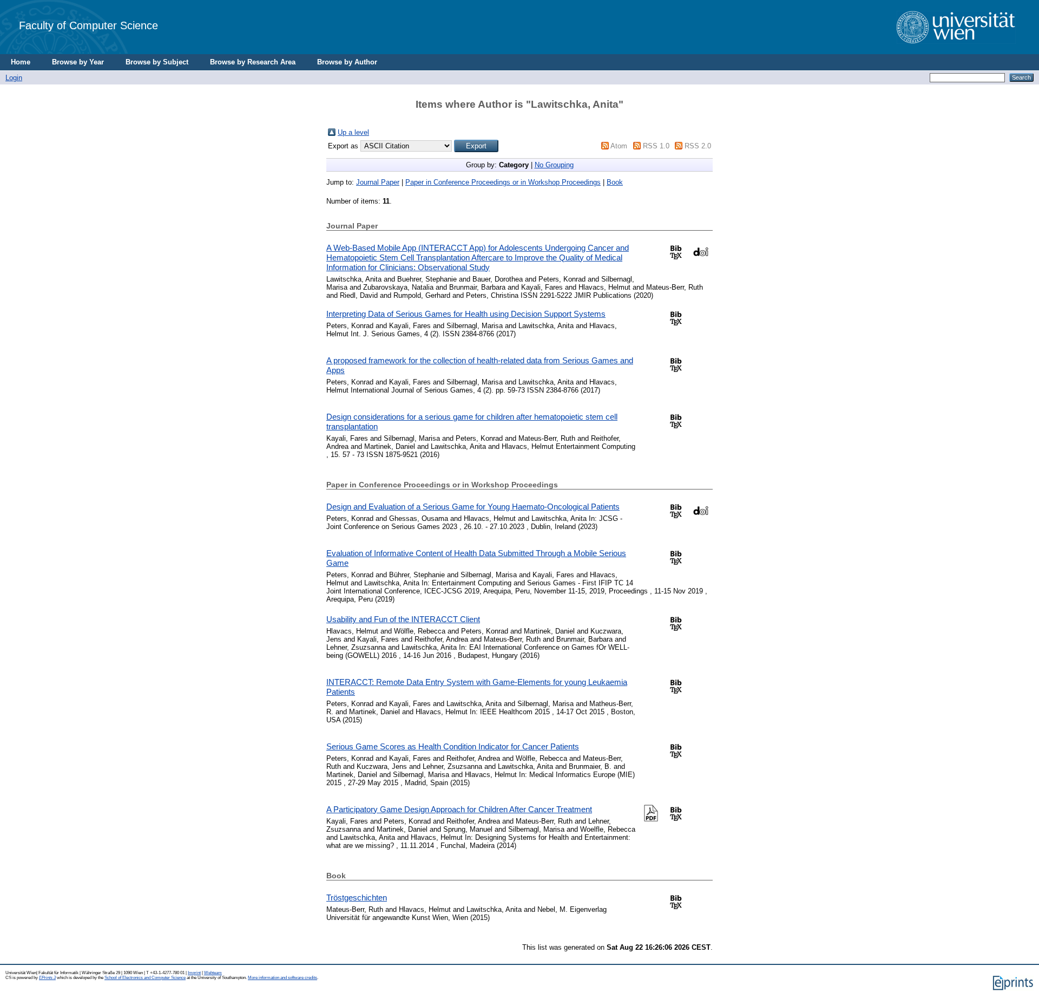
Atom (618, 146)
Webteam (213, 972)
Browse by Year (78, 62)
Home (20, 62)
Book (615, 182)
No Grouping (554, 165)
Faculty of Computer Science (88, 25)
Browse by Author (347, 62)
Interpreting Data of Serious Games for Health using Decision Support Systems (466, 313)
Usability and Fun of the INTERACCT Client (403, 619)
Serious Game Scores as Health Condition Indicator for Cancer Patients (452, 746)
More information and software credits (282, 977)
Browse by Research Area (252, 62)
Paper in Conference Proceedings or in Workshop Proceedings (503, 182)
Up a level (353, 132)
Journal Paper (377, 182)
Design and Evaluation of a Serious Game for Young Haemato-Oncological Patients (473, 506)
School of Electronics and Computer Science (145, 977)
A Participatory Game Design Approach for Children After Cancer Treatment (459, 809)
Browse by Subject (157, 62)
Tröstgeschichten (356, 897)
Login (13, 78)
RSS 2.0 (698, 146)
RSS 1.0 (656, 146)
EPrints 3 (47, 977)
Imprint (194, 972)
